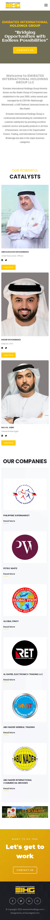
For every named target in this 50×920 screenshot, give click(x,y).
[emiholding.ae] (11, 5)
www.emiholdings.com (33, 909)
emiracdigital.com (31, 913)
